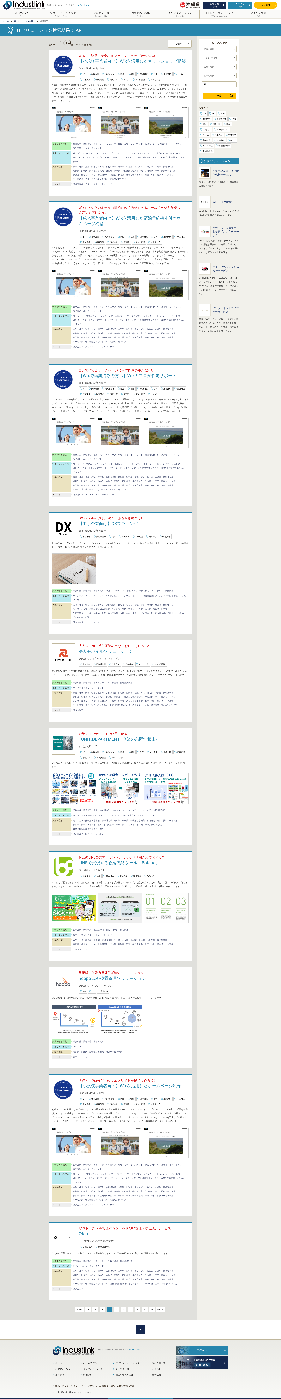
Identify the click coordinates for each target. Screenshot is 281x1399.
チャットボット (109, 184)
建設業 (121, 166)
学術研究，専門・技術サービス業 (160, 170)
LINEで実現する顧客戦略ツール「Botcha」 (119, 862)
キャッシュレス (173, 153)
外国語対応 (155, 79)
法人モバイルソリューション (106, 651)
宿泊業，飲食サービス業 (84, 174)
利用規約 (87, 1374)
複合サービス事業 (165, 174)
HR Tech (160, 153)
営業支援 (86, 79)
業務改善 (95, 74)
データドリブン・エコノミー (140, 153)
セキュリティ (100, 682)
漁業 (87, 166)
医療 (122, 74)
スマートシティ (92, 184)
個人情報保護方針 (124, 1374)
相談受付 (59, 1374)
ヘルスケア (111, 144)
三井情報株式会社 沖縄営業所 (96, 1240)
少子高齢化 (162, 144)
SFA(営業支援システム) (148, 157)
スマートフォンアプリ (92, 157)
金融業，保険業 (113, 170)
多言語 (126, 79)
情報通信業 (109, 74)
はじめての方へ (91, 1363)
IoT (84, 74)
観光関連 (77, 148)
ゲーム (206, 135)
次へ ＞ (160, 1309)
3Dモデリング (223, 129)
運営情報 (156, 1374)
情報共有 (114, 79)
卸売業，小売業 (96, 170)
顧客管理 (100, 79)
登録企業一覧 (158, 1363)
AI (74, 153)
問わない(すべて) (118, 179)
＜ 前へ (80, 1309)
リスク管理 (140, 79)
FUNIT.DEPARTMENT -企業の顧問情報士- (118, 739)
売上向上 (181, 74)
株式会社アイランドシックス (96, 985)
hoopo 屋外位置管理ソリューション (112, 978)
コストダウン (175, 144)
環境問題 (144, 74)
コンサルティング (127, 157)
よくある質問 (122, 1369)
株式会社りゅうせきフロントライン (100, 658)
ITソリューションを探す (128, 1363)
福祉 (132, 74)
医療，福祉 (150, 174)
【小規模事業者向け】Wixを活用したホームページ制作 (130, 1085)
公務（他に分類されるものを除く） (126, 705)
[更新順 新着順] (180, 44)
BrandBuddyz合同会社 (92, 68)
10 (152, 1309)
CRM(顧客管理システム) (172, 157)
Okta (83, 1233)
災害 (126, 144)
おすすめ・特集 (63, 1369)
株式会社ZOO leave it (91, 870)
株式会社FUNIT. (88, 746)
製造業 (129, 166)
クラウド (77, 161)
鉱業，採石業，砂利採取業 (103, 166)
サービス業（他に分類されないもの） (90, 179)
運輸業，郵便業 (80, 170)
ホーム (58, 1363)
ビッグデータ (111, 157)
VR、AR (76, 157)
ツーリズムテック (90, 153)
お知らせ (156, 1369)
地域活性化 (150, 144)
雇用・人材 (99, 144)
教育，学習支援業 (134, 174)
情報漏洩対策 (160, 664)
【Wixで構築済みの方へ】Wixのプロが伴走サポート (128, 375)
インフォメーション (93, 1369)
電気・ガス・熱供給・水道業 (147, 166)
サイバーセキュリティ (83, 687)
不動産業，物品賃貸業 (132, 170)
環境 (120, 144)
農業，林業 (78, 166)
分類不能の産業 (152, 705)
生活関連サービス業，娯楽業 (111, 174)
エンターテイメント (92, 148)
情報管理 (87, 144)
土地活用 (167, 74)
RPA (87, 834)
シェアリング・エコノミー (112, 153)
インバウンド (136, 144)
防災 (155, 74)
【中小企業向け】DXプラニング (108, 523)
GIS (84, 991)
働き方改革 (78, 184)
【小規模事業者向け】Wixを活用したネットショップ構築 (132, 61)
